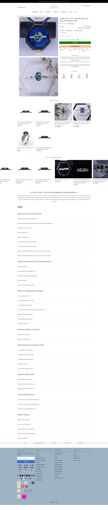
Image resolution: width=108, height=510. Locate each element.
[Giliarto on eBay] (27, 476)
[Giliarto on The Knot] (18, 476)
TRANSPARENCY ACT (40, 473)
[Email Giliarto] (20, 472)
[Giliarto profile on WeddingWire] (18, 492)
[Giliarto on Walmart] (34, 476)
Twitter (63, 75)
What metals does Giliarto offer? (54, 314)
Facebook (71, 75)
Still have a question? (54, 438)
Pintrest (79, 75)
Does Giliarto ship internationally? (54, 359)
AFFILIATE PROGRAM (58, 453)
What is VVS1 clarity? (54, 233)
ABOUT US (38, 453)
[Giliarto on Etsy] (22, 476)
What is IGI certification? (54, 237)
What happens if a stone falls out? (54, 389)
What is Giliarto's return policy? (54, 379)
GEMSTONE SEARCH (58, 473)
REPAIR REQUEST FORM (40, 464)
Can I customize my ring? (54, 296)
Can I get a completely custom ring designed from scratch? (54, 310)
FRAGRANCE (38, 469)
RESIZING (37, 462)
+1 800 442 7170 (22, 7)
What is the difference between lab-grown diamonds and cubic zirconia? (54, 256)
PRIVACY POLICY (39, 471)
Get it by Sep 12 (87, 27)
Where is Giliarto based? (54, 420)
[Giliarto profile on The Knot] (18, 497)
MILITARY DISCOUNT (58, 464)
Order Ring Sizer (69, 30)
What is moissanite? (54, 280)
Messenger (64, 78)
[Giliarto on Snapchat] (20, 470)
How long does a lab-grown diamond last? (54, 242)
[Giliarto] (54, 5)
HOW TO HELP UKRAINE (59, 477)
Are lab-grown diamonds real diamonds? (54, 219)
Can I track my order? (54, 364)
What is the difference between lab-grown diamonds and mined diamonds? (54, 223)
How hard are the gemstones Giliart (54, 285)
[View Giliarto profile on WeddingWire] (18, 484)
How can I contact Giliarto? (54, 424)
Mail (87, 75)
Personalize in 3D (75, 46)
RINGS (41, 12)
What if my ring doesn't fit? (54, 339)
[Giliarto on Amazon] (29, 476)
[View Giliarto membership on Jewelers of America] (26, 484)
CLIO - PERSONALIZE (58, 460)
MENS (71, 12)
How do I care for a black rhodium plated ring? (54, 404)
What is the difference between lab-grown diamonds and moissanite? (54, 251)
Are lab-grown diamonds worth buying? (54, 246)
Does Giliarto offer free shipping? (54, 355)
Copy (87, 78)
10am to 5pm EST (76, 460)
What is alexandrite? (54, 266)
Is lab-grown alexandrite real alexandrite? (54, 276)
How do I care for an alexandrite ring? (54, 409)
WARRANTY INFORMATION (41, 460)
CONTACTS (57, 475)
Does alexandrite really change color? (54, 271)
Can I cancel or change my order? (54, 368)
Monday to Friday (76, 458)
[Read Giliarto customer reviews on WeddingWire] (33, 484)
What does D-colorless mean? (54, 228)
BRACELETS (64, 12)
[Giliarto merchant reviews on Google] (27, 492)
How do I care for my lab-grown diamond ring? (54, 399)
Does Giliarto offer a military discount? (54, 433)
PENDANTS (48, 12)
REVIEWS (56, 458)
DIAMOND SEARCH (58, 471)
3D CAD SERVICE (39, 477)
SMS (71, 78)
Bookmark (79, 78)
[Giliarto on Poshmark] (31, 476)
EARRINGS (56, 12)
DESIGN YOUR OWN (58, 462)
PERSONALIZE (35, 11)
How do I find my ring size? (54, 334)
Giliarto (51, 502)
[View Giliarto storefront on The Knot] (22, 487)
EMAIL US (75, 453)
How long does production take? (54, 350)
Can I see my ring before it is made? (54, 300)
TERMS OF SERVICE (39, 475)
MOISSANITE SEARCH (58, 469)
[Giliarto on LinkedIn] (31, 470)
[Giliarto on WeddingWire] (20, 476)
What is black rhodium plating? (54, 319)
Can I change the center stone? (54, 305)
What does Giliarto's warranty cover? (54, 384)
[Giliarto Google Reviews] (25, 476)
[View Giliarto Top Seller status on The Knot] (26, 487)
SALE (75, 11)
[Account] (85, 5)
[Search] (82, 5)
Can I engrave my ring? (54, 323)
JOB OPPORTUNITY (39, 480)
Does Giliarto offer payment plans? (54, 429)
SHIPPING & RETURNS (40, 458)
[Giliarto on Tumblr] (26, 470)
